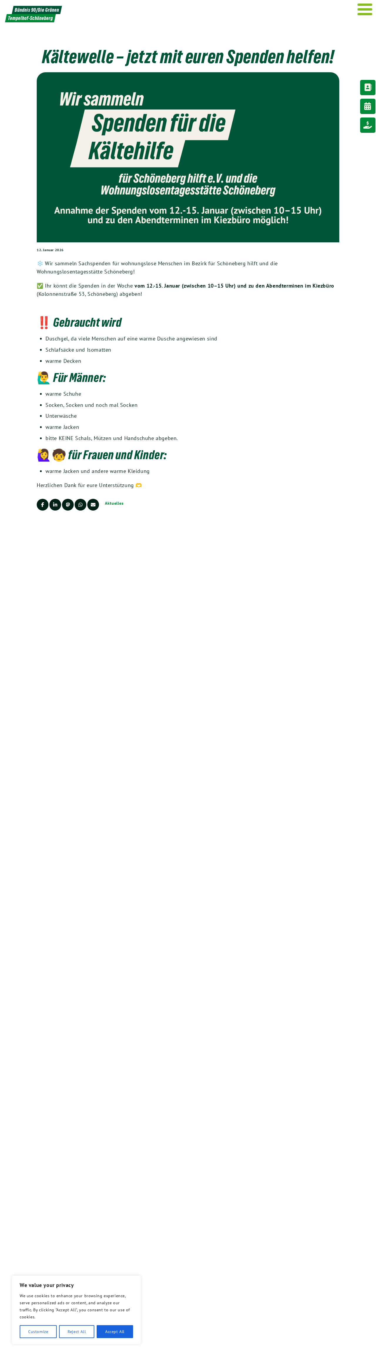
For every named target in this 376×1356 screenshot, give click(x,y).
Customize (38, 1331)
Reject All (77, 1331)
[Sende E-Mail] (93, 505)
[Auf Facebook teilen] (42, 505)
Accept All (115, 1331)
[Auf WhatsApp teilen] (80, 505)
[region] (76, 1310)
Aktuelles (114, 503)
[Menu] (365, 9)
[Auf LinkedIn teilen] (55, 505)
